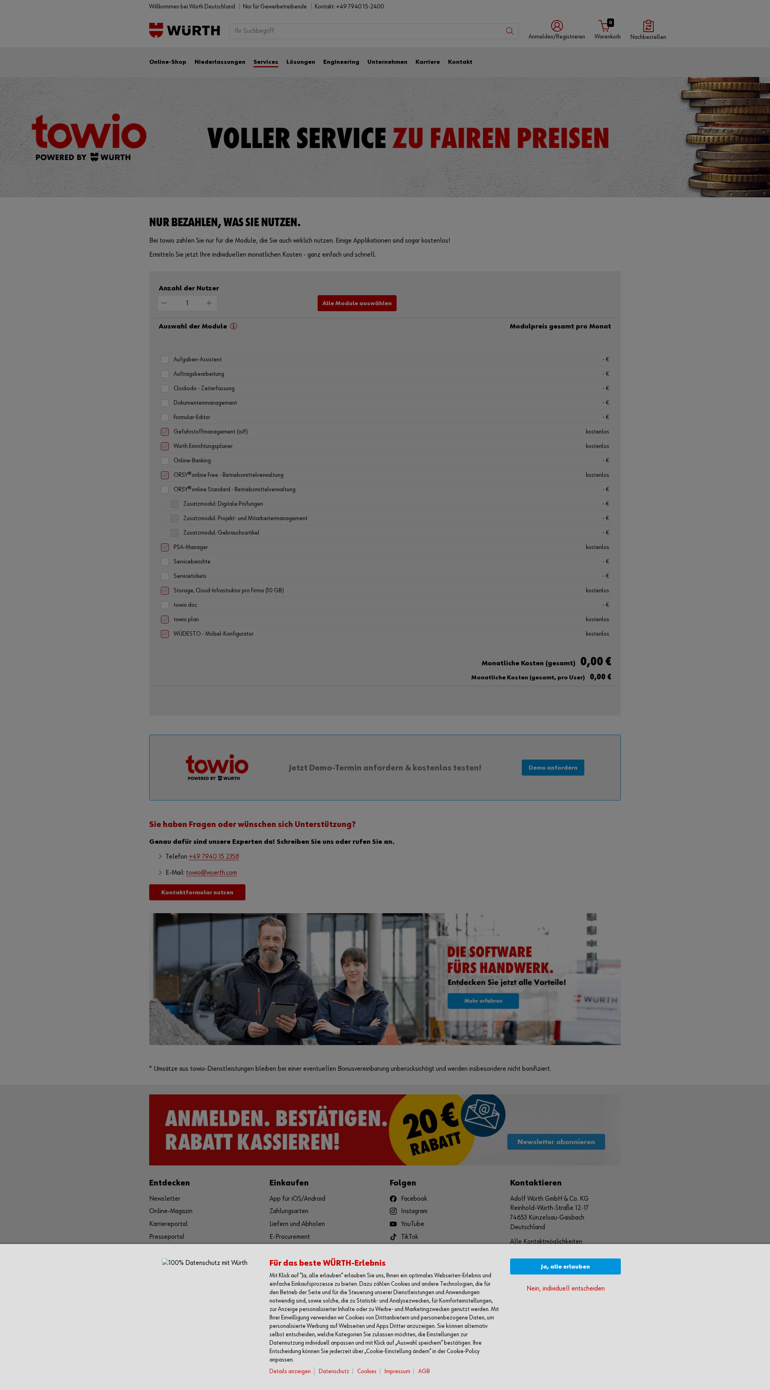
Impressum (397, 1371)
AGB (424, 1371)
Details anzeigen (290, 1371)
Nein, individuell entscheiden (566, 1288)
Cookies (367, 1371)
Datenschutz (334, 1371)
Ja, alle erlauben (565, 1267)
